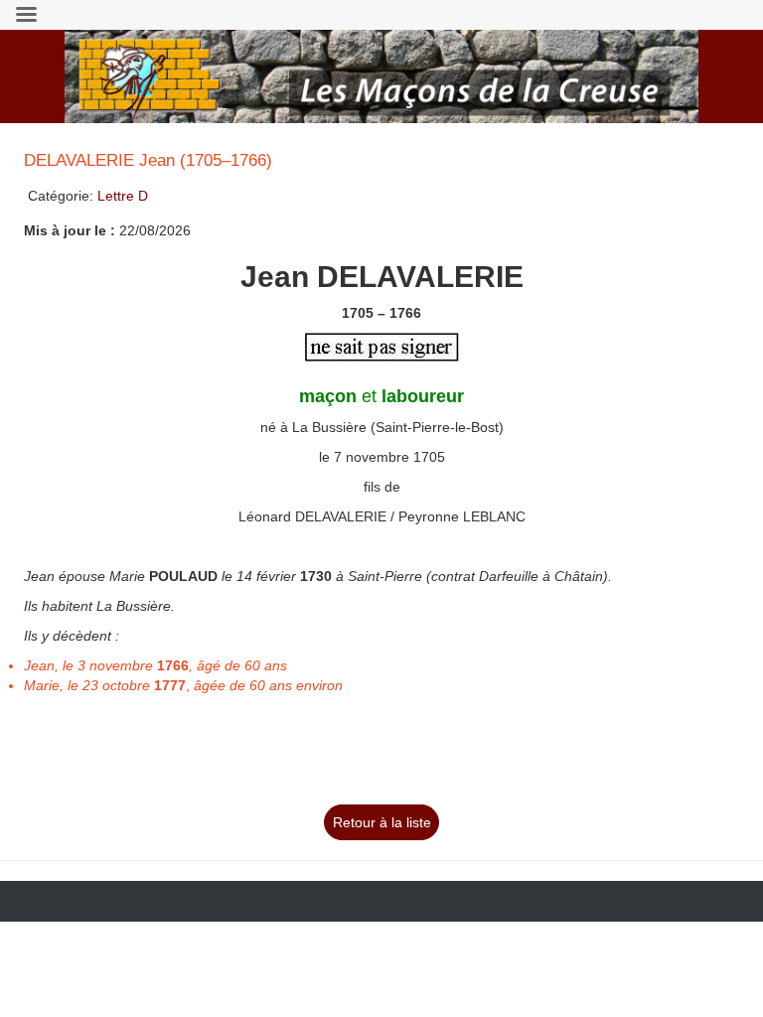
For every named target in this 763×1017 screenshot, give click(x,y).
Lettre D (122, 196)
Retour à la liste (382, 822)
